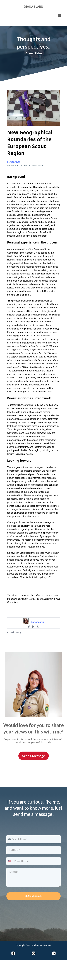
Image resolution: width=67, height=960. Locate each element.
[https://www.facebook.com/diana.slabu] (13, 953)
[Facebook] (29, 626)
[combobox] (10, 861)
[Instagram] (38, 626)
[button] (59, 15)
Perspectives (13, 161)
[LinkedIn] (33, 626)
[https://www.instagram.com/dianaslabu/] (33, 953)
